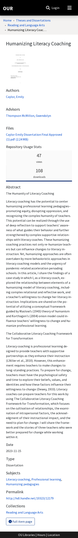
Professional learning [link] (46, 479)
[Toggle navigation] (69, 8)
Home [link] (7, 20)
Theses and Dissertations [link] (33, 20)
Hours (41, 535)
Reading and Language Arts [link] (26, 25)
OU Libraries (26, 535)
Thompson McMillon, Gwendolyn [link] (28, 116)
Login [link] (56, 8)
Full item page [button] (22, 521)
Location (54, 535)
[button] (47, 7)
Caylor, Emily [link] (15, 97)
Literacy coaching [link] (18, 479)
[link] (24, 512)
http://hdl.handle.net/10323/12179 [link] (30, 498)
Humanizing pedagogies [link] (22, 484)
